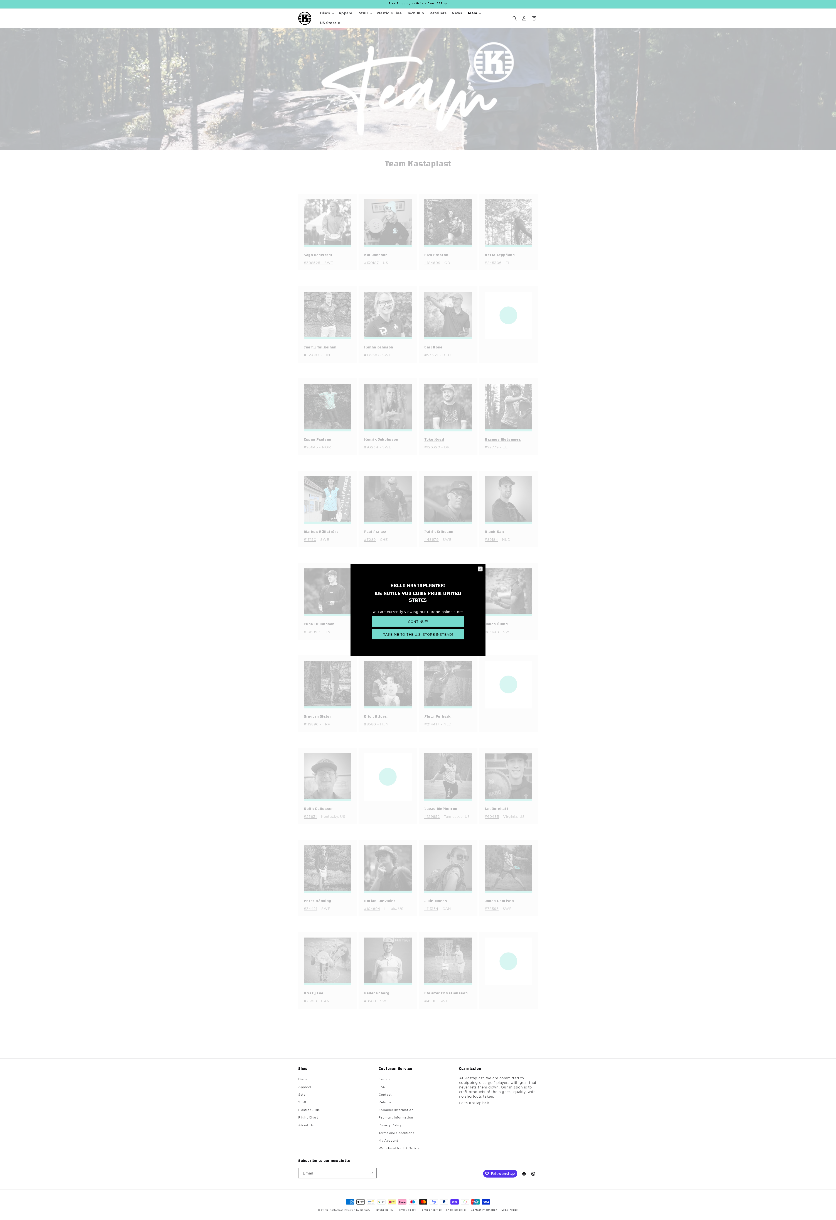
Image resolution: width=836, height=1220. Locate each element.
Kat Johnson (376, 255)
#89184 (491, 539)
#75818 (310, 1001)
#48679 (431, 539)
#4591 (429, 1001)
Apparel (304, 1087)
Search (384, 1079)
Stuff (302, 1102)
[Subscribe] (371, 1173)
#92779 (492, 447)
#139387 (371, 355)
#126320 (432, 447)
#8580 (370, 724)
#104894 (372, 908)
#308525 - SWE (318, 262)
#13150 (310, 539)
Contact (385, 1095)
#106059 (312, 632)
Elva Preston (436, 255)
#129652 (432, 816)
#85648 (492, 632)
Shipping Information (396, 1110)
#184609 (432, 262)
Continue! (418, 622)
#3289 (370, 539)
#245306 (493, 262)
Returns (385, 1102)
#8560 (370, 1001)
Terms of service (431, 1209)
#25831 (310, 816)
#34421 (310, 908)
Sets (301, 1095)
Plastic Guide (309, 1110)
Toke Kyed (434, 439)
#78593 (492, 908)
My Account (388, 1140)
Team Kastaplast (418, 164)
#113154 (431, 908)
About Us (306, 1125)
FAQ (382, 1087)
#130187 (371, 262)
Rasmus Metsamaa (503, 439)
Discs (302, 1079)
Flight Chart (308, 1117)
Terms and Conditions (396, 1133)
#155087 (311, 355)
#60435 (492, 816)
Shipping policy (456, 1209)
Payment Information (396, 1117)
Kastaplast (336, 1210)
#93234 (371, 447)
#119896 (311, 724)
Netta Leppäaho (500, 255)
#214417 (431, 724)
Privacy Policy (390, 1125)
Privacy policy (407, 1209)
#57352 (431, 355)
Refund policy (384, 1209)
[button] (326, 13)
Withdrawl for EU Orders (399, 1148)
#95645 (311, 447)
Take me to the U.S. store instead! (418, 634)
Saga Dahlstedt (318, 255)
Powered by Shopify (357, 1210)
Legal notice (509, 1209)
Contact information (484, 1209)
